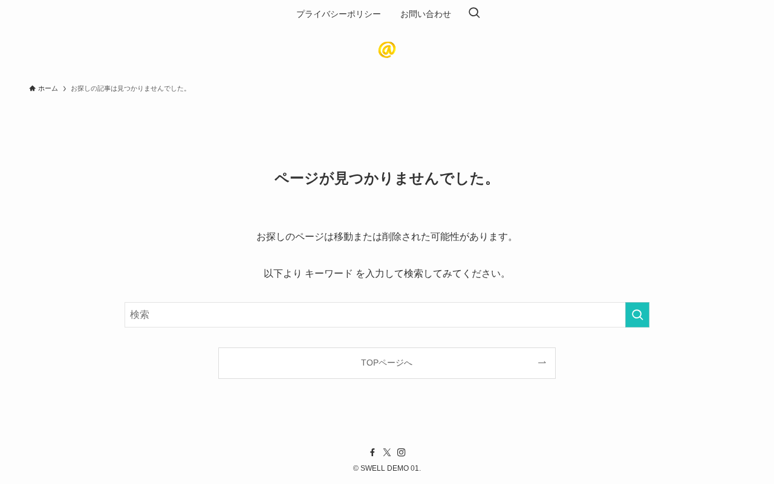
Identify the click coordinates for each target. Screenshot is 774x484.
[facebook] (372, 452)
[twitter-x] (387, 452)
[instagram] (401, 452)
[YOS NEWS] (387, 49)
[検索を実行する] (637, 315)
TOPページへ (386, 362)
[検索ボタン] (474, 14)
